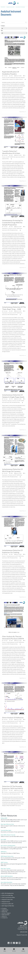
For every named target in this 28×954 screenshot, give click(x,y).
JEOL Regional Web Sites (8, 905)
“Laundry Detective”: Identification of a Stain (11, 152)
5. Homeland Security (10, 556)
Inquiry (23, 951)
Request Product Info (7, 899)
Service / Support (6, 913)
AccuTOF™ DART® (9, 77)
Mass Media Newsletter (6, 882)
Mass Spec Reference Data (7, 824)
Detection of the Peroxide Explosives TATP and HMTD (12, 787)
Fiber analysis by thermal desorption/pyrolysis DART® (13, 637)
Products (4, 908)
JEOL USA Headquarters (8, 893)
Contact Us (4, 917)
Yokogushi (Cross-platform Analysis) (16, 79)
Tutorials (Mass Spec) (6, 830)
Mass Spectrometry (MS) (18, 77)
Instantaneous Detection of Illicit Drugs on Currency (12, 470)
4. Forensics (10, 228)
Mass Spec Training (5, 868)
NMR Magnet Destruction (7, 856)
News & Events (5, 914)
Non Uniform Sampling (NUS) (8, 845)
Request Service (6, 901)
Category (3, 25)
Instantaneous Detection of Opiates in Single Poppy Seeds (13, 396)
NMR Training (4, 862)
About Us (4, 916)
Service (14, 951)
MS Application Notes (14, 230)
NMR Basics (4, 851)
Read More (22, 111)
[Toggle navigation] (18, 3)
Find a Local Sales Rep (7, 895)
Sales (4, 951)
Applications (5, 910)
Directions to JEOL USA (7, 903)
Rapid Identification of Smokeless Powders (10, 73)
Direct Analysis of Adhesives (13, 718)
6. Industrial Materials (10, 642)
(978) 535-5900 (23, 932)
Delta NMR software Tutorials (8, 835)
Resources (4, 911)
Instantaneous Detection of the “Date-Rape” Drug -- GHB (14, 308)
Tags (2, 30)
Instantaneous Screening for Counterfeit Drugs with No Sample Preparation (12, 222)
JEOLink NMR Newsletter (7, 876)
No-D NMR (3, 839)
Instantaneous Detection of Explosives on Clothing (12, 551)
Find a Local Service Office (8, 897)
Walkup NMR (4, 818)
